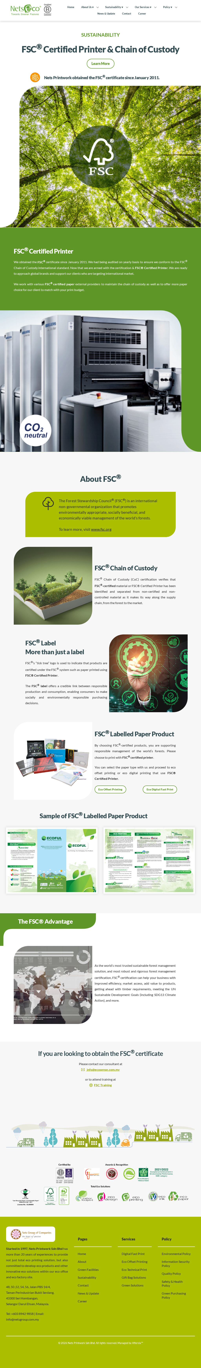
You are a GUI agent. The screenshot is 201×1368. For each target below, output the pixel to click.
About (82, 1261)
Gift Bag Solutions (134, 1277)
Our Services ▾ (143, 7)
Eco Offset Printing (110, 789)
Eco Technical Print (134, 1269)
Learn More (100, 64)
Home (70, 7)
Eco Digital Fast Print (160, 789)
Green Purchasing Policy (174, 1295)
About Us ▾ (87, 7)
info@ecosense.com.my (103, 1069)
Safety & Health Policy (172, 1283)
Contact (126, 13)
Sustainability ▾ (114, 7)
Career (142, 13)
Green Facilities (88, 1269)
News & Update (106, 13)
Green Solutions (132, 1285)
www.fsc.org (101, 529)
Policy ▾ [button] (167, 7)
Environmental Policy (176, 1254)
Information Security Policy (176, 1263)
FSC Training (103, 1085)
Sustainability (87, 1277)
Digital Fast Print (133, 1254)
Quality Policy (171, 1273)
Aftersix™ (137, 1342)
